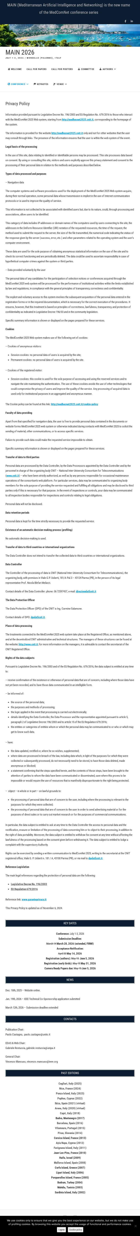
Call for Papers (36, 69)
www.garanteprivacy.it (34, 899)
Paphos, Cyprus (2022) (70, 1098)
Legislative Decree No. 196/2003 (29, 884)
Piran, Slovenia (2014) (70, 1133)
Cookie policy (75, 1229)
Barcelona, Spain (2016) (70, 1123)
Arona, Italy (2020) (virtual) (70, 1108)
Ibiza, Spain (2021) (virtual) (70, 1103)
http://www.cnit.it (28, 644)
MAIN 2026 (19, 52)
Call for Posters (62, 69)
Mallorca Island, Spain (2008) (70, 1162)
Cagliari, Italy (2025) (70, 1083)
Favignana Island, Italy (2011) (70, 1148)
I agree (61, 1229)
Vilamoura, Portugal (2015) (70, 1128)
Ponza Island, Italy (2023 (69, 1093)
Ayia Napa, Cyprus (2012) (70, 1143)
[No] (135, 1226)
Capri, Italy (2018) (70, 1113)
